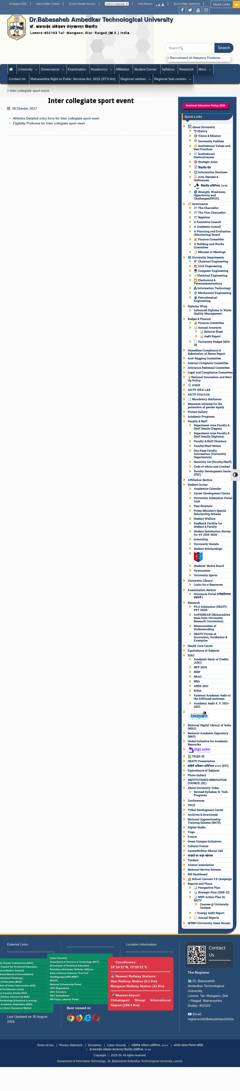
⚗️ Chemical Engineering (211, 261)
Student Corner (145, 69)
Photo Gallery (197, 775)
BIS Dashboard (197, 874)
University (25, 69)
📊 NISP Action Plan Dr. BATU (209, 898)
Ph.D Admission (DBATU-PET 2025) (211, 608)
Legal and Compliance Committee (210, 372)
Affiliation (122, 69)
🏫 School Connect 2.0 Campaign (210, 879)
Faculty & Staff (197, 421)
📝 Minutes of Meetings (210, 252)
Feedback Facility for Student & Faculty (208, 524)
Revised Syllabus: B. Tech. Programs (211, 793)
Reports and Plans (200, 883)
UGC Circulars (58, 992)
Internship (201, 539)
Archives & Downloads (203, 814)
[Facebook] (182, 10)
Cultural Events (198, 846)
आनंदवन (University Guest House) (209, 923)
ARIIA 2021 (201, 686)
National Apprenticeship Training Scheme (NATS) (204, 820)
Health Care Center (200, 646)
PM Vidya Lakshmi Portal (64, 999)
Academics (99, 69)
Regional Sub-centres (170, 79)
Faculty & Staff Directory (210, 441)
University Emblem (210, 141)
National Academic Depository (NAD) (208, 734)
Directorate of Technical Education (69, 965)
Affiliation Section (200, 480)
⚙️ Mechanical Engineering (212, 293)
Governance (50, 69)
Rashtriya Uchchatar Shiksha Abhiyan (72, 969)
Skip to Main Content (48, 3)
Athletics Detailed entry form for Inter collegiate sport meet (56, 118)
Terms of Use (45, 1045)
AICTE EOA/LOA (199, 394)
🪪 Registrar (202, 217)
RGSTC (54, 980)
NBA (197, 681)
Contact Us (17, 79)
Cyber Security (58, 958)
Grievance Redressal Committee (209, 367)
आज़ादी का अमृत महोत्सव (200, 855)
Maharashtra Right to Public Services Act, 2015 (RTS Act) (73, 79)
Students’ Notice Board (209, 566)
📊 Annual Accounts (207, 327)
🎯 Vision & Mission (207, 136)
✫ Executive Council (207, 222)
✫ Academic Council (207, 226)
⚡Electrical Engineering (210, 275)
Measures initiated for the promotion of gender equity (206, 405)
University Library (200, 580)
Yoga (191, 832)
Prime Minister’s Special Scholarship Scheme (210, 512)
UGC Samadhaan (59, 995)
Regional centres (133, 79)
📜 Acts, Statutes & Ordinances (206, 178)
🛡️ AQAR (194, 385)
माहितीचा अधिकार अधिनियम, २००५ (149, 1045)
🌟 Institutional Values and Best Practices (212, 147)
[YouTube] (198, 10)
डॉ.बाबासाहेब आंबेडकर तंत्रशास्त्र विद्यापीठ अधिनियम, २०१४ (120, 1049)
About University (203, 127)
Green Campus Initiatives (204, 841)
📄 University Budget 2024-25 (212, 343)
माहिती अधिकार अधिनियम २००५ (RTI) (208, 766)
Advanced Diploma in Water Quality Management (213, 311)
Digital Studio (197, 827)
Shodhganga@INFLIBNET (64, 977)
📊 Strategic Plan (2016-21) (211, 892)
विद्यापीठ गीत (204, 167)
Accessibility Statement (187, 3)
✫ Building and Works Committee (209, 245)
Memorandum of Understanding (205, 627)
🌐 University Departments (206, 257)
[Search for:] (199, 48)
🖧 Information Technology (212, 288)
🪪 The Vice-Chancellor (210, 212)
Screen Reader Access (82, 3)
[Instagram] (206, 10)
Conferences (196, 800)
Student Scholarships (208, 548)
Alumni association (201, 865)
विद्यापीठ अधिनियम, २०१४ (214, 185)
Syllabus (168, 69)
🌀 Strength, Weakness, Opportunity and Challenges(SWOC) (210, 195)
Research (186, 69)
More (202, 69)
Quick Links (221, 4)
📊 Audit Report (210, 336)
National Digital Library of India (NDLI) (209, 726)
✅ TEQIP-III (196, 756)
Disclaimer (94, 1045)
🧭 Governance (198, 204)
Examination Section (202, 590)
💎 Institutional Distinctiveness (204, 155)
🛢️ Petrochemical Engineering (205, 299)
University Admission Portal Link (213, 499)
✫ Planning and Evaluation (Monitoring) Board (212, 232)
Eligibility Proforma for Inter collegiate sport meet (49, 123)
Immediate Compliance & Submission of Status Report (206, 351)
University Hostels (206, 544)
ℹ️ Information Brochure (210, 172)
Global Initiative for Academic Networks (208, 742)
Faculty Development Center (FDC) (212, 472)
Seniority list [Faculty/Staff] (212, 462)
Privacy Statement (70, 1045)
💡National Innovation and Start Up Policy (210, 378)
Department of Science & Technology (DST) (74, 961)
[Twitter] (190, 10)
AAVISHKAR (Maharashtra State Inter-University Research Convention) (212, 618)
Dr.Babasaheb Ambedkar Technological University (101, 19)
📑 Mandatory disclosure (204, 399)
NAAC (198, 676)
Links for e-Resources (208, 584)
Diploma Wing (197, 306)
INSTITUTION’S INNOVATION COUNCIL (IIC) (207, 781)
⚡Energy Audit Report (209, 913)
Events (192, 836)
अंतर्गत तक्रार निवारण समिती (188, 1045)
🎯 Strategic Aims (206, 162)
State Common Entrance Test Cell (69, 973)
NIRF (197, 672)
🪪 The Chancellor (206, 208)
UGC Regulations (59, 988)
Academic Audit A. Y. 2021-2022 (211, 704)
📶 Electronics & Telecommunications (208, 281)
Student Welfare (204, 518)
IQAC (191, 655)
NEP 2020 (200, 667)
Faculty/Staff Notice (207, 446)
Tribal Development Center (205, 810)
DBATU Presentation (201, 761)
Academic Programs (201, 416)
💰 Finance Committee (209, 239)
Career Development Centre (212, 493)
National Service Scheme (204, 869)
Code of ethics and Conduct (212, 466)
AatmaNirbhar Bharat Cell (205, 851)
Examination (77, 69)
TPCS (191, 805)
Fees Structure (203, 506)
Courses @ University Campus (214, 905)
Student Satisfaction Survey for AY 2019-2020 (212, 532)
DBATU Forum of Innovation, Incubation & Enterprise (210, 637)
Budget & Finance (199, 319)
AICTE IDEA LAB (199, 390)
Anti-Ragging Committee (204, 358)
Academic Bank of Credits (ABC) (211, 660)
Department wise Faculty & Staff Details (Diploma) (211, 434)
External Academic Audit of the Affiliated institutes (212, 696)
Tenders (193, 860)
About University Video (203, 788)
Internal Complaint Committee (208, 363)
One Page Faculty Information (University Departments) (210, 454)
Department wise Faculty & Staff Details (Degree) (211, 426)
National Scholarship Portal (65, 984)
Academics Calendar (207, 488)
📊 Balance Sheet (211, 331)
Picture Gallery (198, 412)
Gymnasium (202, 570)
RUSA (198, 690)
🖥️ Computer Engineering (211, 271)
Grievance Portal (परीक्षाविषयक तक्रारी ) (212, 595)
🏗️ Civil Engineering (208, 266)
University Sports (205, 575)
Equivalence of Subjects (203, 650)
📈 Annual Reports (206, 917)
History (202, 131)
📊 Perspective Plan (207, 887)
